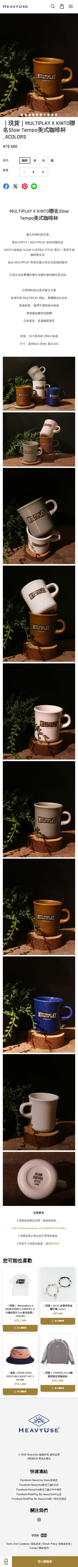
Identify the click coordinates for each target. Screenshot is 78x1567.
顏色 (6, 160)
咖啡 (25, 160)
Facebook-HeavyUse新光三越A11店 (39, 1484)
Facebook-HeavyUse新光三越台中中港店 (39, 1489)
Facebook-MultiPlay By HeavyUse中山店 (39, 1494)
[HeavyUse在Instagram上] (39, 1521)
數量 (6, 170)
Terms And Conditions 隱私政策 (23, 1543)
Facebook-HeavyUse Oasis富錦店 (39, 1480)
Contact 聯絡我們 (39, 1548)
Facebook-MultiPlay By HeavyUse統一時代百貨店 (39, 1498)
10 (56, 115)
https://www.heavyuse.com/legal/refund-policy (39, 1228)
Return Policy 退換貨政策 (57, 1543)
